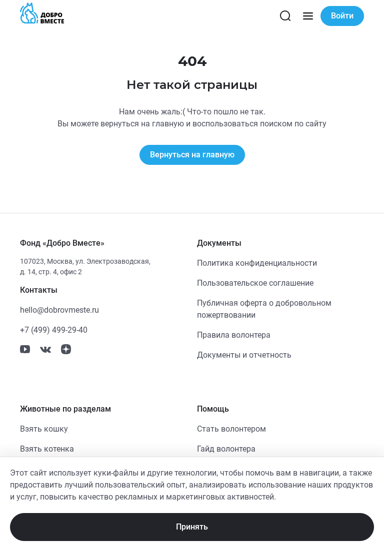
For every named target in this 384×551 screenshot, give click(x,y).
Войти (342, 15)
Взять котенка (47, 449)
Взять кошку (44, 429)
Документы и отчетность (244, 355)
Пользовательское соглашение (255, 283)
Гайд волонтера (226, 449)
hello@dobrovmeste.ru (59, 310)
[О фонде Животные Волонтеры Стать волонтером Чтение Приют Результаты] (308, 16)
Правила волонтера (233, 335)
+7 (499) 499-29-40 (54, 330)
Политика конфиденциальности (257, 263)
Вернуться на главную (192, 154)
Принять (192, 527)
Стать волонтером (231, 429)
